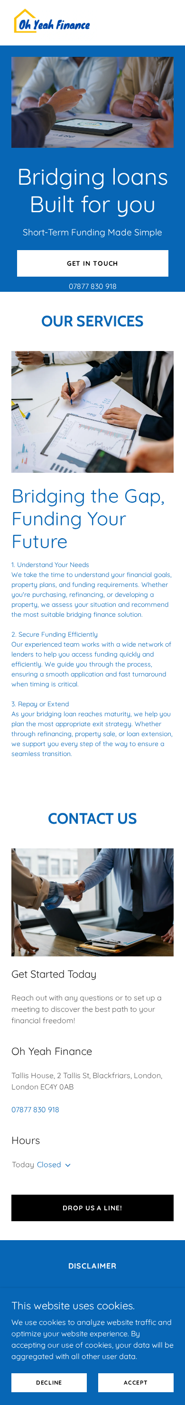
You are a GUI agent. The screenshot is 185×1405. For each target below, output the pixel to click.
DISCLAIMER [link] (92, 1265)
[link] (52, 23)
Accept (136, 1382)
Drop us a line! (92, 1208)
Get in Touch (93, 263)
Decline (49, 1382)
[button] (66, 1165)
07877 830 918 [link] (93, 286)
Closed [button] (49, 1164)
